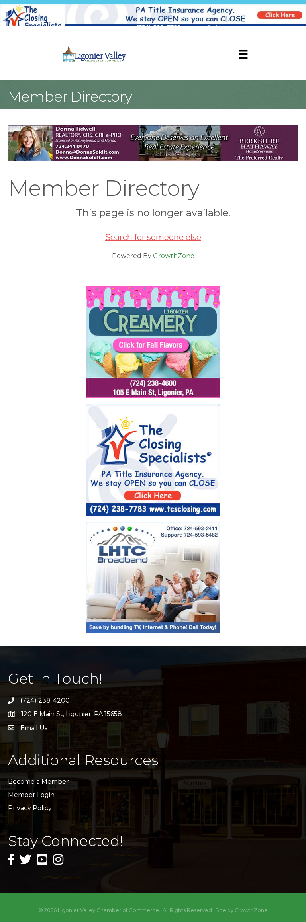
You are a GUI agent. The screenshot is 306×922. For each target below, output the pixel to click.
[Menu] (243, 54)
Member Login (31, 795)
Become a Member (38, 781)
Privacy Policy (30, 808)
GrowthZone (173, 256)
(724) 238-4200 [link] (45, 700)
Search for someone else (153, 237)
